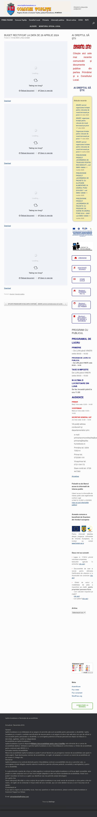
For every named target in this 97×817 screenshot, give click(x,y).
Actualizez (75, 476)
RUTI (87, 20)
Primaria (45, 20)
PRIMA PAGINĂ (7, 20)
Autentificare (76, 686)
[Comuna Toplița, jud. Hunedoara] (37, 8)
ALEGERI (33, 26)
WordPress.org (77, 696)
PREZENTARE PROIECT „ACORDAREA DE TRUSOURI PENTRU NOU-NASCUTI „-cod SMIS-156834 (83, 161)
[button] (93, 23)
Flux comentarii (77, 693)
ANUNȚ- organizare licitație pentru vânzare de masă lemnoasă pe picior (82, 122)
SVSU (80, 20)
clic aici (82, 564)
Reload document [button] (27, 90)
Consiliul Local (34, 20)
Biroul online (71, 20)
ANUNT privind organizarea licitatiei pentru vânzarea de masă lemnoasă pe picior (83, 147)
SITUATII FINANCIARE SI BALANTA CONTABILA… (22, 304)
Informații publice (57, 20)
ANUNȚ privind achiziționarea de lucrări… (52, 304)
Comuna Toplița (21, 20)
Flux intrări (75, 690)
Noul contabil (25, 38)
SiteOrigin (52, 802)
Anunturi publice (19, 294)
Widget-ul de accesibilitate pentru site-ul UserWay (48, 743)
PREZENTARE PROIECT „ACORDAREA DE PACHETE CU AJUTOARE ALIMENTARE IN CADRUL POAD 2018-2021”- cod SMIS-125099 (82, 183)
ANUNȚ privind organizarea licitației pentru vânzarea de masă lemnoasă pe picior (83, 110)
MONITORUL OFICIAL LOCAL (49, 26)
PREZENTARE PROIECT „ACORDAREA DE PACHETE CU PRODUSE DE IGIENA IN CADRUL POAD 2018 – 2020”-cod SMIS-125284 (83, 207)
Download (7, 101)
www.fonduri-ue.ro (78, 543)
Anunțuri (12, 294)
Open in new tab (46, 90)
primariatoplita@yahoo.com (19, 796)
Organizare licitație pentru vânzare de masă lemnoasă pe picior (82, 135)
